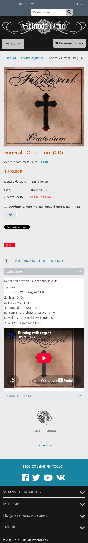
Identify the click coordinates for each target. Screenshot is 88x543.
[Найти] (69, 12)
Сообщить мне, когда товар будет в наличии (44, 207)
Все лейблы (44, 445)
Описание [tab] (14, 271)
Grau (44, 162)
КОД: (8, 190)
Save (11, 245)
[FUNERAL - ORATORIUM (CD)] (44, 106)
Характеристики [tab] (19, 396)
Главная (11, 58)
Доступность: (14, 197)
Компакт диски (32, 58)
